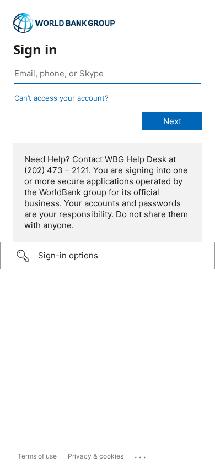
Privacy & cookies (95, 456)
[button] (107, 255)
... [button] (141, 454)
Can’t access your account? (61, 97)
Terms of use (37, 456)
